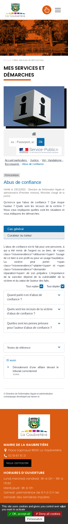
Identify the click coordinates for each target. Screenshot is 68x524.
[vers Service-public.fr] (39, 150)
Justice (34, 160)
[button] (33, 297)
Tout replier (33, 286)
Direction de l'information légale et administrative (29, 393)
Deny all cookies (49, 513)
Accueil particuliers (16, 160)
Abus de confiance (33, 164)
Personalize (34, 519)
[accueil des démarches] (34, 133)
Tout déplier (54, 286)
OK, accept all (20, 513)
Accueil (7, 60)
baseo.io (35, 396)
